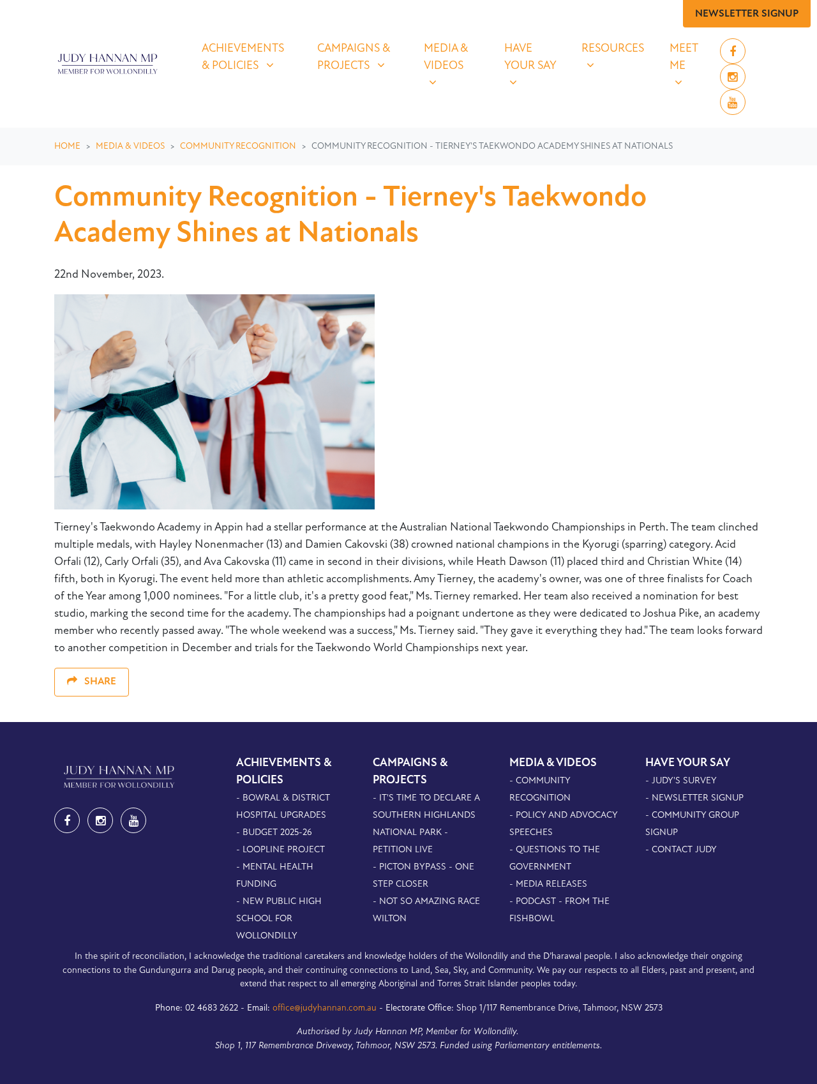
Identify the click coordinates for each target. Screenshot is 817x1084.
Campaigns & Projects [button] (362, 57)
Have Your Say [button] (535, 57)
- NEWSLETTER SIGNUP (694, 798)
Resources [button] (617, 49)
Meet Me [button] (689, 57)
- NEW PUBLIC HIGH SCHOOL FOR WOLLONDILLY (279, 919)
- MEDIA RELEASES (548, 884)
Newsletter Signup (746, 14)
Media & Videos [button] (455, 57)
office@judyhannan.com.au (325, 1008)
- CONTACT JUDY (681, 850)
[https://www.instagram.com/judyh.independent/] (733, 78)
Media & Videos (130, 146)
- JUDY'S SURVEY (681, 781)
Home (67, 146)
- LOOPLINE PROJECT (280, 850)
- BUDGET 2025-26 (274, 833)
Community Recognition (238, 146)
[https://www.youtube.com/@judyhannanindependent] (733, 104)
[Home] (106, 63)
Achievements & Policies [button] (251, 57)
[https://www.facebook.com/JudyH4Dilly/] (733, 53)
